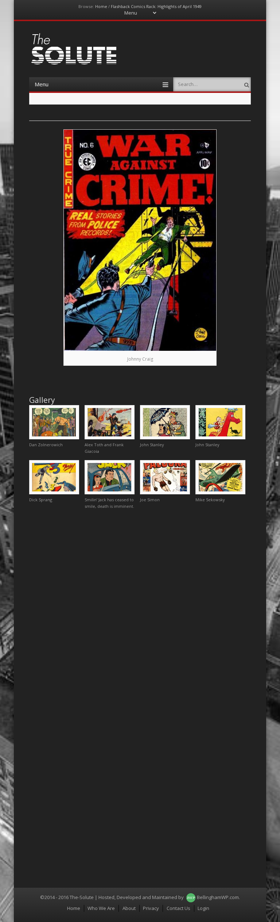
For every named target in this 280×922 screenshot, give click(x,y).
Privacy (151, 908)
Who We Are (101, 908)
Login (203, 908)
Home (101, 6)
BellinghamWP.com (218, 897)
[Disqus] (140, 606)
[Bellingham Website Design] (191, 897)
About (129, 908)
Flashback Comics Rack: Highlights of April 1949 (156, 6)
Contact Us (178, 908)
